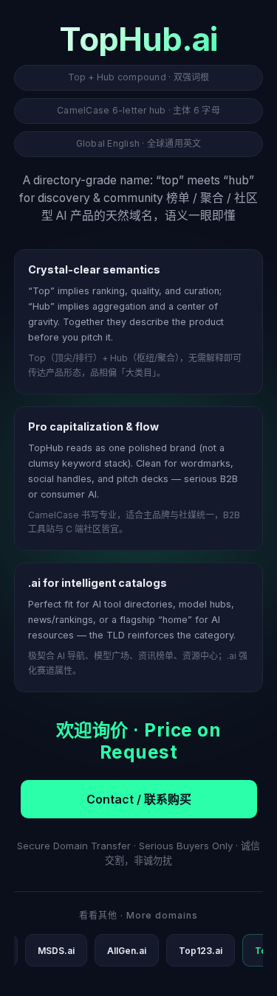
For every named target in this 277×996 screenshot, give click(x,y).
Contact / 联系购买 (138, 799)
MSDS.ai (56, 950)
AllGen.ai (126, 950)
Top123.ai (200, 950)
